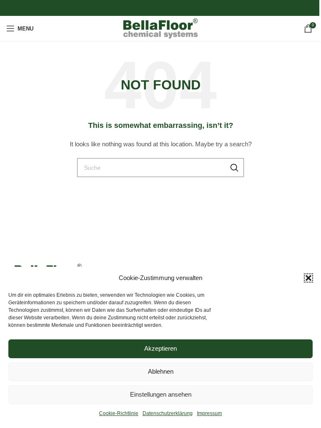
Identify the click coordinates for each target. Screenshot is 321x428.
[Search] (234, 167)
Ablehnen (160, 371)
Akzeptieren (160, 348)
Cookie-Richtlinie (118, 413)
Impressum (209, 413)
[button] (308, 278)
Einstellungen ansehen (160, 394)
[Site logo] (160, 28)
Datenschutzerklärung (168, 413)
